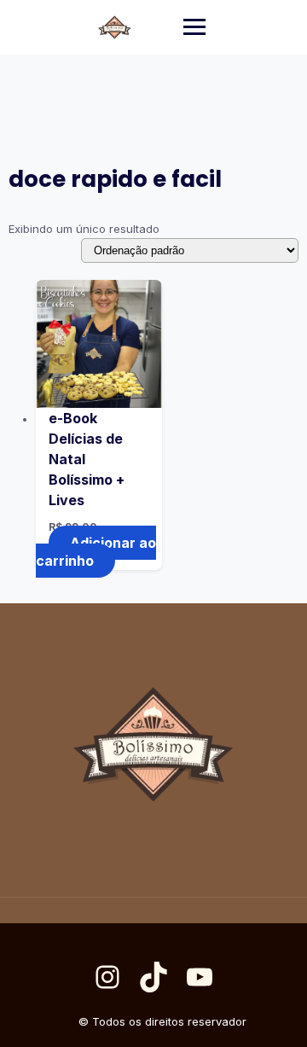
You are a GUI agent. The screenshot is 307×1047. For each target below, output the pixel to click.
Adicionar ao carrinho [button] (96, 551)
